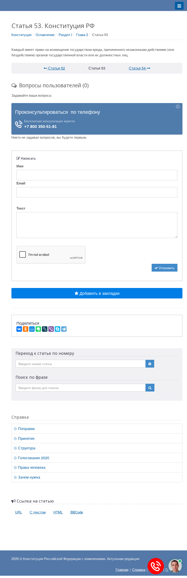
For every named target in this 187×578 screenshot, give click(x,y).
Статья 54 (138, 68)
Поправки (26, 428)
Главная (122, 569)
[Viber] (51, 329)
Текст (20, 208)
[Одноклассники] (25, 329)
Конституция (21, 34)
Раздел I (65, 34)
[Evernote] (38, 329)
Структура (26, 448)
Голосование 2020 (33, 457)
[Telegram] (64, 329)
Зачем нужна (28, 477)
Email (20, 183)
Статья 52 (56, 68)
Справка (138, 569)
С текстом (38, 512)
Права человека (31, 467)
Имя (19, 165)
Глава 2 (82, 34)
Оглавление (45, 34)
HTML (58, 512)
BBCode (76, 512)
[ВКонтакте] (19, 329)
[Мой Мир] (32, 329)
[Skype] (57, 329)
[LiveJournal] (44, 329)
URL (18, 512)
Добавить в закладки (98, 293)
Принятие (26, 438)
